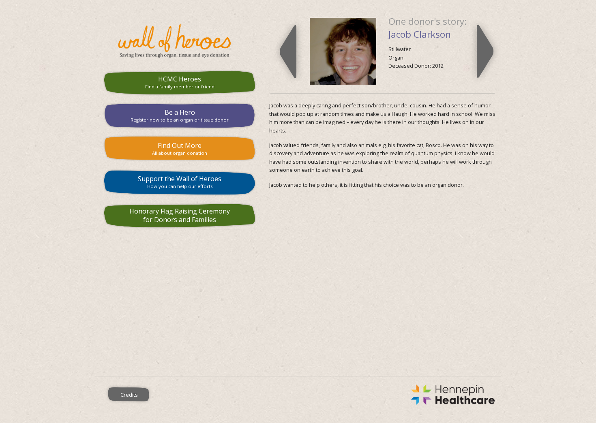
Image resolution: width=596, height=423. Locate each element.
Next (485, 51)
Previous (288, 51)
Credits (129, 394)
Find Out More (179, 148)
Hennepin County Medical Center (332, 395)
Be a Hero (180, 115)
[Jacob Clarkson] (343, 50)
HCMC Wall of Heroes (179, 41)
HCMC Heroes (179, 82)
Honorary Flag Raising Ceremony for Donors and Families (179, 215)
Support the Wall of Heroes (179, 181)
